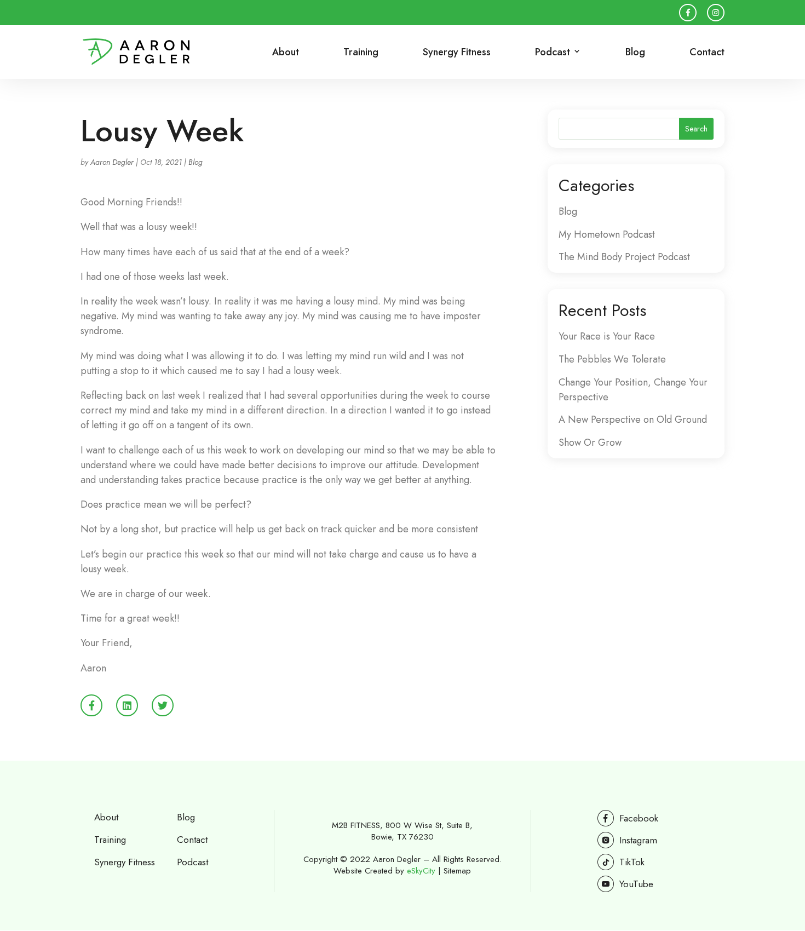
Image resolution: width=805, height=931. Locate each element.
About (285, 53)
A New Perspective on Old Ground (633, 419)
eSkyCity (421, 871)
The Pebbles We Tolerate (612, 359)
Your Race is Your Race (607, 336)
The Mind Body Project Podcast (624, 257)
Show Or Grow (590, 442)
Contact (707, 53)
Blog (635, 53)
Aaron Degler (112, 162)
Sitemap (457, 871)
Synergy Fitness (457, 53)
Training (360, 53)
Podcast (192, 862)
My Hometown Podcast (607, 234)
